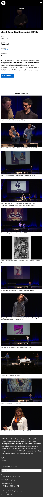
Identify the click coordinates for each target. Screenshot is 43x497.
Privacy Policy (5, 493)
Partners (4, 460)
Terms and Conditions (8, 495)
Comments (7, 76)
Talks (3, 458)
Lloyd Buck (4, 50)
